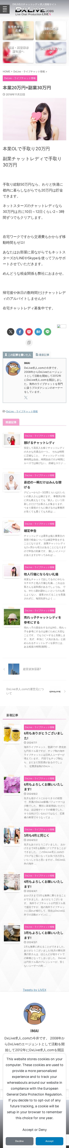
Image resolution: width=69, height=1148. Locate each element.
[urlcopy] (29, 342)
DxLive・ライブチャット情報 (22, 411)
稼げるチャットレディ (39, 442)
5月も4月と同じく (36, 835)
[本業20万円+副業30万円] (38, 331)
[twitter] (10, 331)
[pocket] (29, 331)
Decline (19, 1141)
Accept (49, 1141)
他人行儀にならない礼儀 (41, 574)
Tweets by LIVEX (34, 990)
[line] (47, 331)
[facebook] (20, 331)
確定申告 (30, 530)
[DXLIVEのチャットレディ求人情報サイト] (34, 13)
